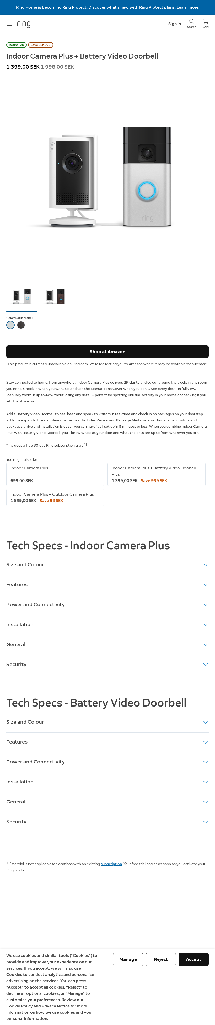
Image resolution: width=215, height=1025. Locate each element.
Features (17, 584)
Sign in (174, 23)
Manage (128, 959)
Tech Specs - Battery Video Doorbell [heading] (96, 702)
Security (16, 664)
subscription (111, 864)
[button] (21, 296)
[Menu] (9, 24)
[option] (10, 325)
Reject (161, 959)
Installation (20, 624)
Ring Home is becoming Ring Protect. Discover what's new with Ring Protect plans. (96, 7)
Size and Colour (25, 564)
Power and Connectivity (35, 604)
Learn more (187, 7)
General (15, 644)
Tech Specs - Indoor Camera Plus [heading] (88, 545)
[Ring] (23, 24)
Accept (193, 959)
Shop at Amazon (108, 351)
